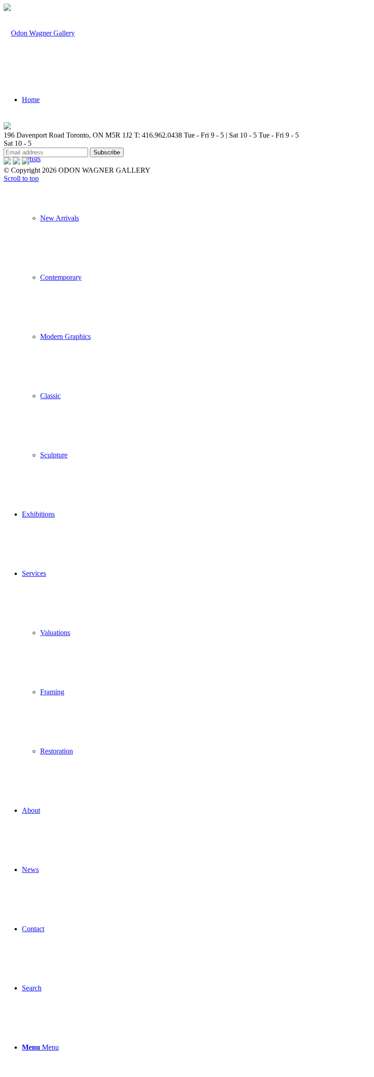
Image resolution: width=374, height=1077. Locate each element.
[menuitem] (196, 307)
